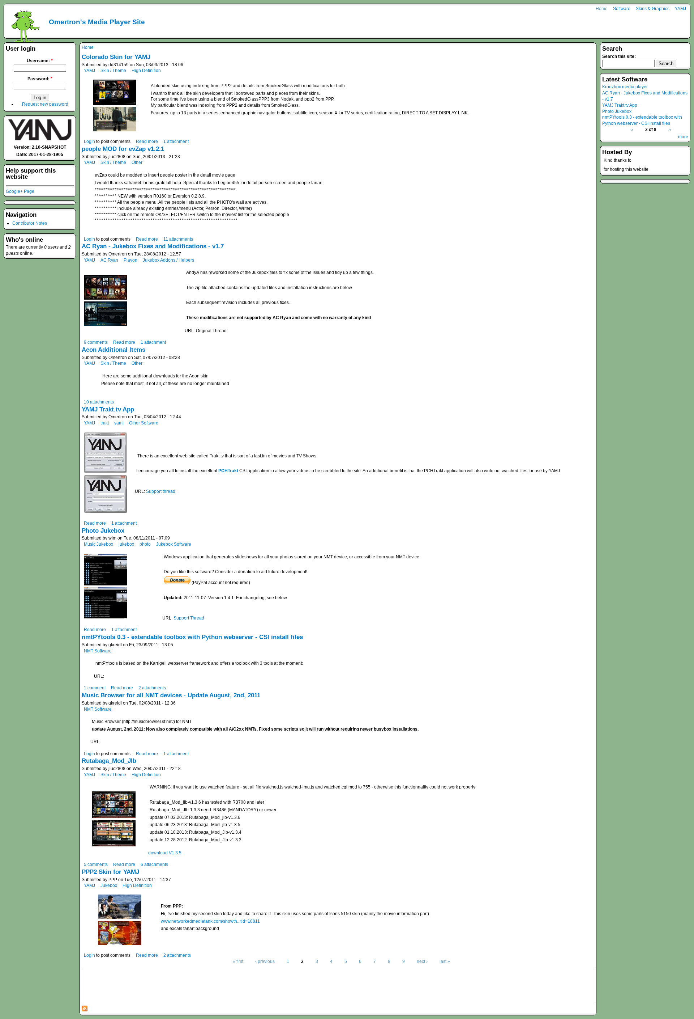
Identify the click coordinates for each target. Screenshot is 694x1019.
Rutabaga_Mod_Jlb (109, 760)
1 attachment (176, 141)
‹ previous (265, 961)
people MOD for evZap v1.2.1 (123, 148)
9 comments (96, 342)
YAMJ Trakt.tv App (108, 409)
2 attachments (152, 687)
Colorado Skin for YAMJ (116, 57)
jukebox (126, 544)
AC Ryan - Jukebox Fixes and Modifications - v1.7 (153, 246)
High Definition (146, 70)
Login (89, 141)
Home (602, 8)
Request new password (45, 104)
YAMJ (680, 8)
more (683, 136)
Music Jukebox (98, 544)
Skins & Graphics (652, 8)
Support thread (160, 491)
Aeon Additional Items (113, 349)
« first (238, 961)
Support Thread (189, 618)
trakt (104, 423)
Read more (147, 141)
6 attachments (154, 864)
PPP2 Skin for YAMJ (110, 871)
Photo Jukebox (103, 530)
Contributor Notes (29, 223)
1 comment (95, 687)
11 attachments (178, 239)
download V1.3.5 (164, 852)
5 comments (96, 864)
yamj (119, 423)
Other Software (143, 423)
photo (145, 544)
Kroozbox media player (625, 86)
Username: (40, 60)
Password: (39, 78)
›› (669, 129)
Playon (130, 260)
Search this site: (619, 56)
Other (137, 162)
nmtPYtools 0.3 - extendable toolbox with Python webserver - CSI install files (192, 637)
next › (422, 961)
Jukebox (108, 885)
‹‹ (631, 129)
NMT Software (98, 651)
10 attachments (99, 402)
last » (445, 961)
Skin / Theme (113, 70)
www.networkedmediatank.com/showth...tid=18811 (210, 921)
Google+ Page (20, 191)
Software (621, 8)
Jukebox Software (173, 544)
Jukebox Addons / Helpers (168, 260)
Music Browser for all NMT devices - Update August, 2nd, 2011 (171, 695)
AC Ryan (109, 260)
